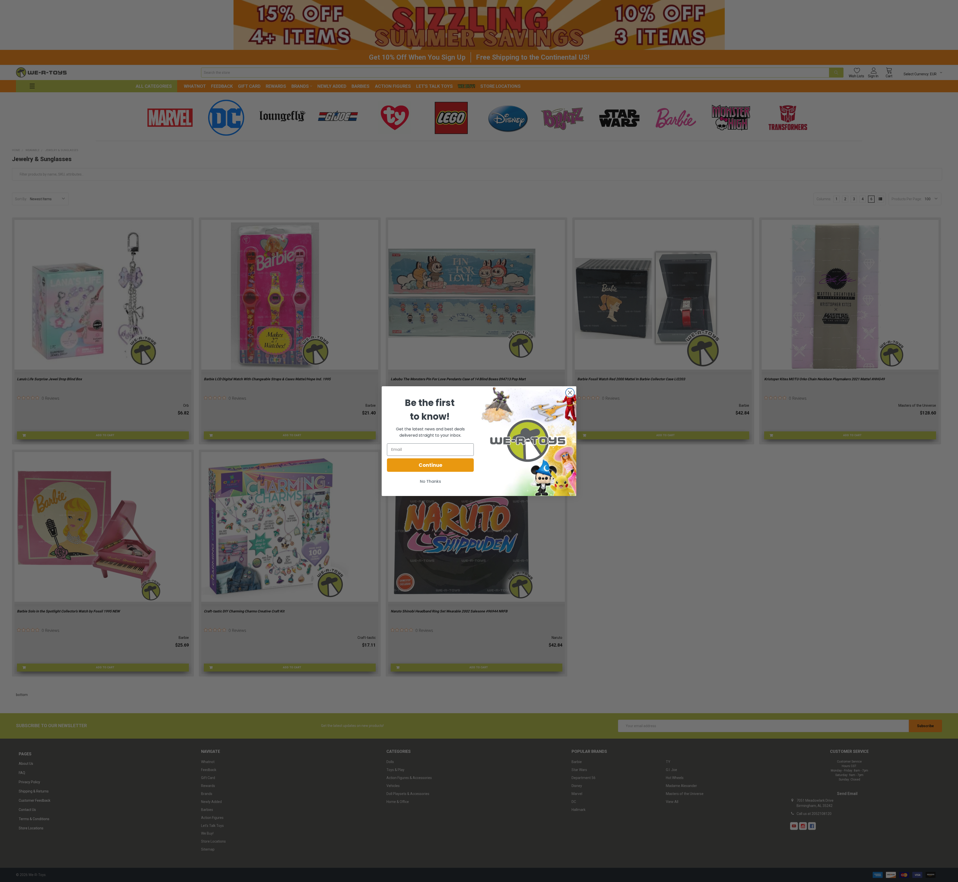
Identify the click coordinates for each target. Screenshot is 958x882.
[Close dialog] (570, 392)
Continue (430, 465)
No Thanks (430, 481)
